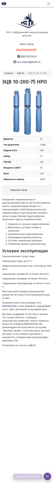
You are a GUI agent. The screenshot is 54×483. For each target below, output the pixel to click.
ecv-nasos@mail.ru (28, 62)
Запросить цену (18, 190)
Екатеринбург (26, 49)
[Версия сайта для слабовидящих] (3, 4)
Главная (8, 73)
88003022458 (9, 306)
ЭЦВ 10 (20, 73)
